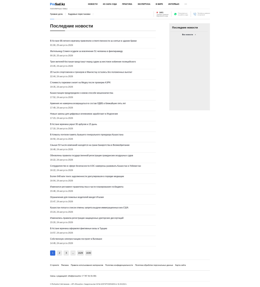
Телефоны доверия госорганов (204, 14)
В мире (159, 4)
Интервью (173, 4)
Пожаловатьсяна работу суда (183, 14)
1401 (161, 12)
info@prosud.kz (74, 276)
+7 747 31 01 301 (89, 276)
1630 (88, 253)
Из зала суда (110, 4)
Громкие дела (56, 14)
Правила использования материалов (87, 265)
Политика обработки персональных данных (154, 265)
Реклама (65, 265)
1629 (80, 253)
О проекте (54, 265)
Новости (93, 4)
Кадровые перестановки (79, 14)
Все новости (187, 35)
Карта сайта (180, 265)
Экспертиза (144, 4)
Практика (127, 4)
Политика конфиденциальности (119, 265)
